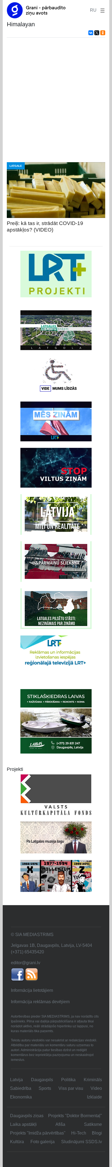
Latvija (16, 1079)
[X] (96, 32)
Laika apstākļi (23, 1124)
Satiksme (93, 1124)
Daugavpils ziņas (26, 1115)
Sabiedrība (20, 1088)
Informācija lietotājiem (32, 990)
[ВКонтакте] (90, 32)
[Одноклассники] (102, 32)
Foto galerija (42, 1141)
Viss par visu (70, 1088)
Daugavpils (42, 1079)
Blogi (97, 1133)
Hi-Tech (78, 1133)
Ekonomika (21, 1097)
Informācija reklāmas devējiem (40, 1001)
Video (96, 1088)
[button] (101, 10)
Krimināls (93, 1079)
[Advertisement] (56, 100)
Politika (68, 1079)
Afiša (60, 1124)
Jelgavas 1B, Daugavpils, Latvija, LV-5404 (51, 945)
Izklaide (94, 1097)
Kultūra (17, 1141)
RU (93, 10)
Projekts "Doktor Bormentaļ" (75, 1115)
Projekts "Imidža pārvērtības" (38, 1133)
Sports (45, 1088)
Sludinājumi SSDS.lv (81, 1141)
